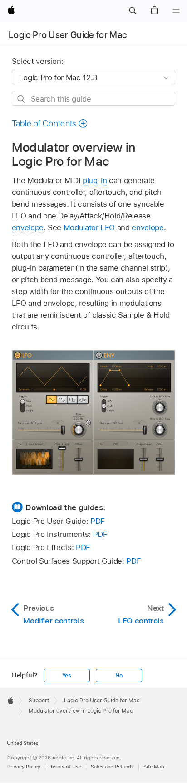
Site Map (153, 767)
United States (23, 743)
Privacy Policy (23, 767)
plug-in (95, 180)
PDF (97, 521)
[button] (132, 11)
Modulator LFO (89, 227)
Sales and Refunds (112, 767)
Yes (66, 675)
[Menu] (176, 11)
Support (39, 700)
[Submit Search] (21, 99)
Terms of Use (65, 767)
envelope (28, 227)
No (119, 675)
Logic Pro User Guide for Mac (68, 34)
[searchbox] (94, 99)
